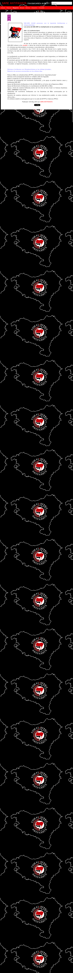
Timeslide (41, 8)
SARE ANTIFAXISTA (46, 102)
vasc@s (25, 45)
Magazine (16, 8)
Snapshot (34, 8)
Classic (3, 8)
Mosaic (22, 8)
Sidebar (28, 8)
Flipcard (9, 8)
